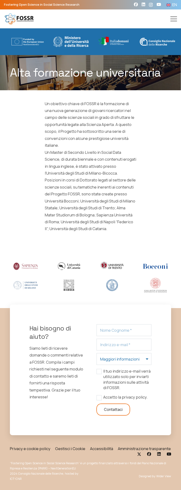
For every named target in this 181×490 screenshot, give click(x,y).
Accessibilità (101, 448)
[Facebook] (136, 5)
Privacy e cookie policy (30, 448)
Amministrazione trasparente (144, 448)
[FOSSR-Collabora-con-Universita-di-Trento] (112, 266)
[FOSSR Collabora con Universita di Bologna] (155, 285)
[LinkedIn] (143, 5)
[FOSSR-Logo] (19, 19)
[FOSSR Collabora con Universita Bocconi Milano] (155, 266)
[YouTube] (158, 5)
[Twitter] (139, 454)
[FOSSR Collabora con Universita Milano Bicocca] (69, 285)
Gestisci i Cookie (70, 448)
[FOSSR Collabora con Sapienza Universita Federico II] (112, 285)
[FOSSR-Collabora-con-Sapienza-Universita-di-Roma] (25, 266)
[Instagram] (151, 5)
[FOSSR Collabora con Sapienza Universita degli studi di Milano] (25, 285)
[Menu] (173, 19)
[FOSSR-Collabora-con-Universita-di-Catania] (69, 266)
